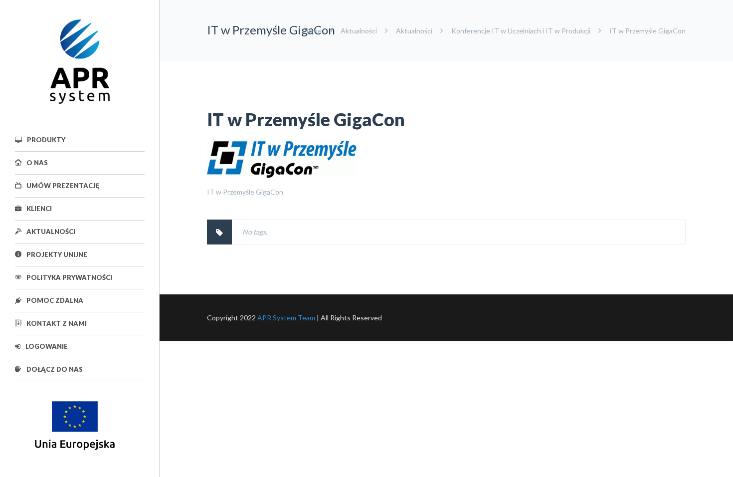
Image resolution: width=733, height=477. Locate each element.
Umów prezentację (62, 186)
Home (312, 30)
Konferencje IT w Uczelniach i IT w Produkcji (520, 30)
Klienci (39, 209)
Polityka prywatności (69, 277)
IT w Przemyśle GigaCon (306, 119)
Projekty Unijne (56, 254)
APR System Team (286, 317)
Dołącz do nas (54, 369)
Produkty (46, 140)
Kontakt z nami (56, 323)
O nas (37, 163)
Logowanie (46, 346)
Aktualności (50, 232)
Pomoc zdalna (54, 300)
